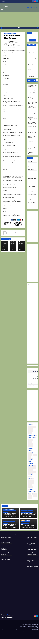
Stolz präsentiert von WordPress (6, 629)
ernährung (30, 435)
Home (26, 622)
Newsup (15, 629)
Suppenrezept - (31, 85)
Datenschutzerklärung (5, 559)
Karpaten (29, 181)
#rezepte (13, 47)
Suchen (29, 33)
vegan (29, 493)
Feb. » (34, 385)
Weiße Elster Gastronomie (32, 554)
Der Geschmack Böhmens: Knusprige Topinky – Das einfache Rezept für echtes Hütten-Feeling (32, 74)
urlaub (34, 491)
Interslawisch (29, 541)
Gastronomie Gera (4, 554)
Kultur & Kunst (31, 183)
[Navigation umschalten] (19, 28)
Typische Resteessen (32, 199)
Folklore (34, 437)
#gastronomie (10, 44)
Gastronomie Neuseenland (6, 537)
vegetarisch (34, 493)
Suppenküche (30, 191)
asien (35, 426)
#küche (9, 47)
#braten (16, 42)
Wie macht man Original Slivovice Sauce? (7, 223)
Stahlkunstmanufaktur (31, 547)
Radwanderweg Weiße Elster (32, 552)
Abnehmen (30, 161)
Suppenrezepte (30, 480)
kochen (35, 454)
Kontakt (2, 557)
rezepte (29, 472)
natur (29, 465)
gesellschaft (30, 446)
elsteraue (30, 433)
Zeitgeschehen (31, 207)
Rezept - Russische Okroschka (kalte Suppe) (31, 93)
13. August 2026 (25, 527)
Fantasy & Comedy (31, 169)
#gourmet (16, 44)
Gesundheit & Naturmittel (30, 175)
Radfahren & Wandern (32, 189)
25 (28, 383)
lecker (29, 461)
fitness (29, 437)
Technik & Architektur (32, 194)
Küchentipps (30, 459)
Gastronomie (30, 172)
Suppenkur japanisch (32, 126)
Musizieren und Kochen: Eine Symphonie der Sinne (30, 624)
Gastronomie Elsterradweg (6, 542)
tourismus (30, 489)
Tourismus (30, 197)
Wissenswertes (13, 33)
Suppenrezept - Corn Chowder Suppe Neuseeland (32, 148)
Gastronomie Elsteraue (5, 540)
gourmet (29, 450)
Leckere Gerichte (7, 33)
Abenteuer (30, 424)
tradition (29, 491)
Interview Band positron (31, 549)
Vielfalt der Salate (31, 202)
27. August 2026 (25, 516)
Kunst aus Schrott (30, 564)
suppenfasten (30, 478)
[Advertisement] (19, 19)
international (30, 452)
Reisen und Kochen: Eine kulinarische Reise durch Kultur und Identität (29, 627)
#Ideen (19, 44)
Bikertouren (30, 166)
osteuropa (34, 465)
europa (35, 435)
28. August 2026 (6, 516)
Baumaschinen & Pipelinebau (32, 566)
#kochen (14, 45)
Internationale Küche (32, 178)
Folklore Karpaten (30, 569)
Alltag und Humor (31, 164)
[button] (35, 27)
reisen (34, 467)
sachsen (34, 472)
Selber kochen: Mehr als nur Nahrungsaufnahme (30, 631)
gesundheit (30, 448)
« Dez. (31, 385)
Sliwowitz (35, 541)
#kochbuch (10, 45)
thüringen (30, 487)
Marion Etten (12, 41)
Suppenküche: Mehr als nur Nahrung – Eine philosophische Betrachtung (31, 634)
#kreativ (18, 45)
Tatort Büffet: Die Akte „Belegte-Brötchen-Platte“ (32, 49)
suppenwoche (6, 617)
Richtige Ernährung (35, 629)
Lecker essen (30, 463)
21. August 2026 (6, 527)
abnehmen (30, 426)
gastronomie (30, 439)
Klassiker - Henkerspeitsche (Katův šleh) (31, 98)
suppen (29, 476)
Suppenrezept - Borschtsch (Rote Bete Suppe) (32, 118)
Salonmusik (30, 474)
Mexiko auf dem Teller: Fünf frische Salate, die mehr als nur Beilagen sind (18, 224)
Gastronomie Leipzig (5, 552)
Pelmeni (29, 467)
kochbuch (30, 454)
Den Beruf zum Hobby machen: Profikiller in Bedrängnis (32, 59)
